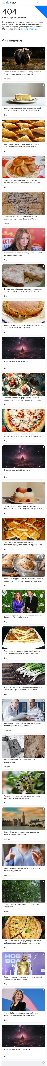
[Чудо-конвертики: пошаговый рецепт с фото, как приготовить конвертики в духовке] (23, 137)
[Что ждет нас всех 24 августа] (23, 354)
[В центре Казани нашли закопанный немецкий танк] (23, 752)
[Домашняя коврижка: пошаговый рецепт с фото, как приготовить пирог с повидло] (23, 643)
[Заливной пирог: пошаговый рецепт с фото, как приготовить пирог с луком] (23, 318)
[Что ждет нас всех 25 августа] (23, 1042)
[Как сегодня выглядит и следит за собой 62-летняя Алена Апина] (23, 245)
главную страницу (29, 29)
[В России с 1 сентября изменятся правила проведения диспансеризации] (23, 716)
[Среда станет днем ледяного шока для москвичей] (23, 897)
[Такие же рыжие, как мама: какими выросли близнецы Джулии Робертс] (23, 607)
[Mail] (7, 3)
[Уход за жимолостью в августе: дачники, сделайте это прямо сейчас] (23, 788)
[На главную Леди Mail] (12, 3)
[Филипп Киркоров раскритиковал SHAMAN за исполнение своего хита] (23, 969)
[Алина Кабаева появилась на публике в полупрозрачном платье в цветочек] (23, 1005)
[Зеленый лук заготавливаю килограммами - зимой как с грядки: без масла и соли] (23, 680)
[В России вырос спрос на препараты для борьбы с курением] (23, 861)
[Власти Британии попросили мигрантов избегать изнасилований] (23, 824)
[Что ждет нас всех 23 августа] (23, 462)
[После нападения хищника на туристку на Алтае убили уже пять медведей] (23, 64)
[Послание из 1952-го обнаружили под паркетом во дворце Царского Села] (23, 209)
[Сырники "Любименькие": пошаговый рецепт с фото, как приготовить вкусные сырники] (23, 173)
